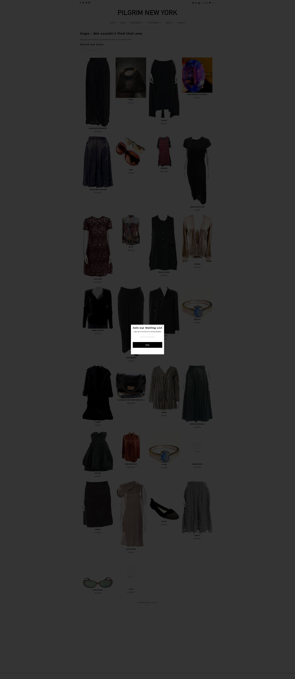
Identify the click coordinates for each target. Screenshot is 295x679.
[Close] (162, 326)
